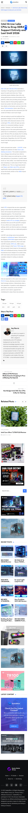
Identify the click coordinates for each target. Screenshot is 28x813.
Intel (19, 307)
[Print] (2, 46)
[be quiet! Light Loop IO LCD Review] (21, 571)
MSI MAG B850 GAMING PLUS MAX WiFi (20, 620)
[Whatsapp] (19, 42)
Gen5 (14, 307)
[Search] (26, 2)
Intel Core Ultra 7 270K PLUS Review (13, 432)
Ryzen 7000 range (18, 246)
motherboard (11, 237)
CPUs (8, 123)
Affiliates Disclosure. (6, 794)
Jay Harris (5, 36)
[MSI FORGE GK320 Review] (7, 551)
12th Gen (4, 303)
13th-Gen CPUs (13, 88)
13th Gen (11, 303)
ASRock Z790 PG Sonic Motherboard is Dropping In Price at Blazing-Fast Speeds (14, 376)
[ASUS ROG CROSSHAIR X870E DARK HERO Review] (7, 571)
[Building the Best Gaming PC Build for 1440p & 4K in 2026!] (7, 610)
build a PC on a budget (13, 220)
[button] (22, 401)
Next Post (21, 388)
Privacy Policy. (19, 792)
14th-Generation (8, 108)
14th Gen (19, 303)
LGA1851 (20, 147)
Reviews (6, 429)
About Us (10, 779)
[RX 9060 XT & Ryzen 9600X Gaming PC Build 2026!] (21, 551)
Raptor (5, 167)
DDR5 (8, 307)
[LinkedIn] (11, 42)
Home (2, 7)
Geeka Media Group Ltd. (7, 792)
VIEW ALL (14, 726)
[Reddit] (22, 42)
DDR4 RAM (11, 239)
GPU (5, 207)
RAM (2, 250)
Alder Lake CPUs (14, 167)
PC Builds (13, 775)
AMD (20, 171)
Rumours (8, 7)
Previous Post (8, 371)
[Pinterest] (15, 42)
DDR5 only (13, 244)
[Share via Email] (6, 46)
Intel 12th (3, 88)
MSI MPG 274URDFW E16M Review (5, 601)
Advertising (19, 779)
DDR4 (3, 307)
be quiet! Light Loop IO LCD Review (19, 581)
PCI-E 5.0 (3, 281)
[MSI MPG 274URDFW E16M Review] (7, 591)
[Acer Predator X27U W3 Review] (21, 591)
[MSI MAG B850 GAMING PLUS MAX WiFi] (21, 610)
